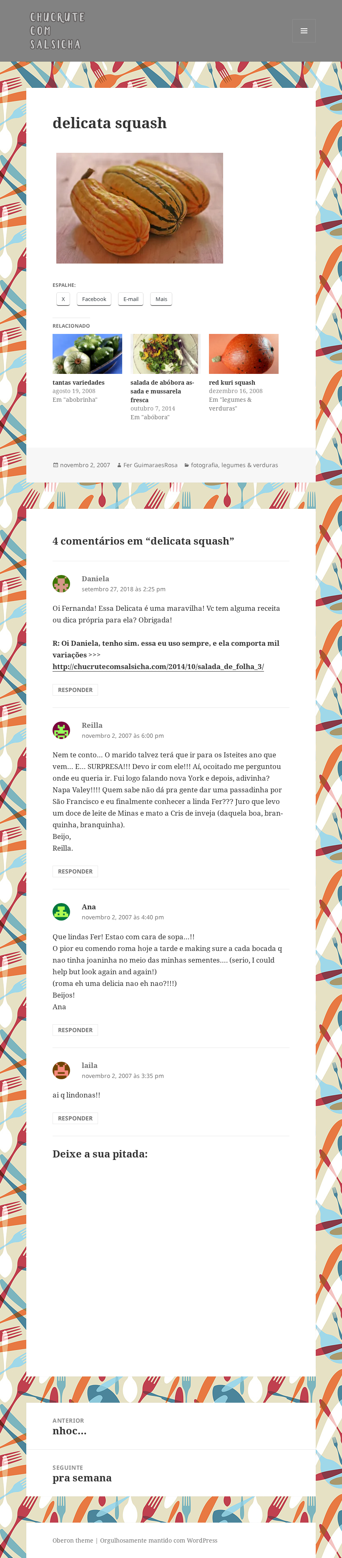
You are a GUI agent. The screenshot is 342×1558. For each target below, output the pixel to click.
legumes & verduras (249, 465)
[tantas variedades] (87, 354)
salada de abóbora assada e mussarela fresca (162, 391)
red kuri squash (232, 382)
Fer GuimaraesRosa (150, 465)
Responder (75, 690)
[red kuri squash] (244, 354)
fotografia (204, 465)
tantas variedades (79, 382)
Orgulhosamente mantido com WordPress (158, 1540)
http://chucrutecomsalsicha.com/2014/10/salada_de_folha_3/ (158, 666)
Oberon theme (73, 1540)
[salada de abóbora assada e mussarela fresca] (165, 354)
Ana (89, 906)
